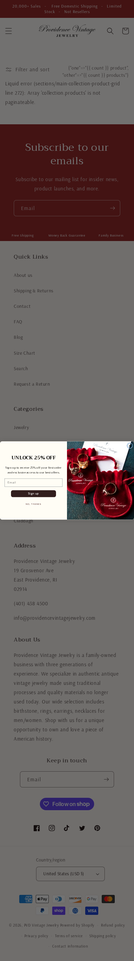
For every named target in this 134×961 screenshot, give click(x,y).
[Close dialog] (129, 445)
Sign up (33, 493)
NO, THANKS (33, 504)
